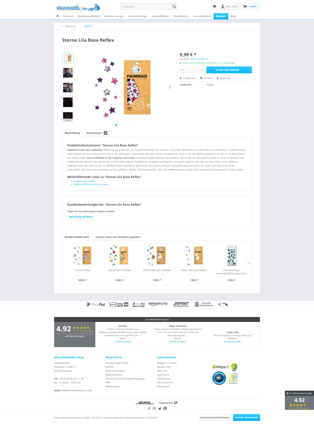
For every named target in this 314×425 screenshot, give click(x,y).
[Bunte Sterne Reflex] (120, 255)
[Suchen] (174, 6)
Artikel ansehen (122, 341)
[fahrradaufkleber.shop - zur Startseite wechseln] (78, 7)
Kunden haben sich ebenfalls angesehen (118, 237)
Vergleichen (189, 78)
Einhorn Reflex (82, 270)
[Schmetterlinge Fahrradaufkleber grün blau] (231, 255)
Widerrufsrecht (113, 374)
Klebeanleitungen (115, 370)
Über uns (162, 370)
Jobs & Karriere (165, 382)
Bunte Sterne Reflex (120, 270)
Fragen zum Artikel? (84, 181)
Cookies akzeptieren (246, 417)
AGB (107, 382)
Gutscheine (163, 374)
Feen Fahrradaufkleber (194, 270)
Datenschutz (164, 378)
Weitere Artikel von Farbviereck (90, 184)
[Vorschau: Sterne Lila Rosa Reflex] (68, 58)
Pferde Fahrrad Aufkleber (157, 270)
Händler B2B (164, 366)
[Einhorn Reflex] (83, 255)
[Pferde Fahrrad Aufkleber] (157, 255)
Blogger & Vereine (167, 362)
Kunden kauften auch (77, 237)
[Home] (57, 16)
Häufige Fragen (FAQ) (116, 362)
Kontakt (109, 366)
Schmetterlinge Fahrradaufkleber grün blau (231, 272)
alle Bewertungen (74, 336)
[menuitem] (149, 6)
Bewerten (225, 78)
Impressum (163, 386)
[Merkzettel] (214, 6)
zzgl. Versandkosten (199, 58)
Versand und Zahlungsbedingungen (125, 378)
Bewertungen (96, 132)
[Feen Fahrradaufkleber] (194, 255)
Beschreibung (72, 132)
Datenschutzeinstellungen (215, 417)
